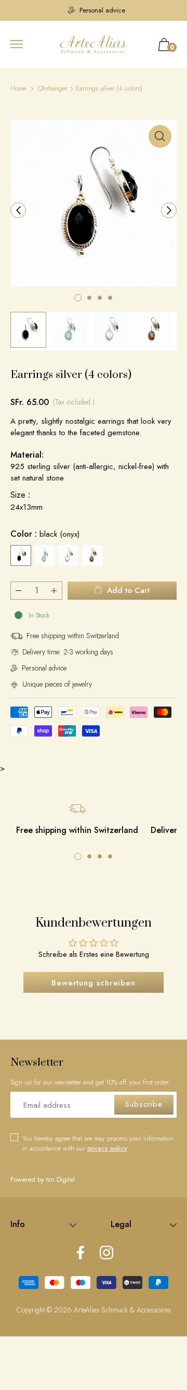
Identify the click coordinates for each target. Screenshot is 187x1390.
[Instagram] (106, 1253)
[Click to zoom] (160, 136)
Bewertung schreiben (93, 983)
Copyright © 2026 (45, 1310)
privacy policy (107, 1148)
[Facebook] (80, 1253)
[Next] (169, 210)
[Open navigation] (16, 44)
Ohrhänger (53, 88)
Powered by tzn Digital (42, 1179)
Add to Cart (128, 590)
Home (18, 88)
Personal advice (99, 10)
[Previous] (18, 210)
